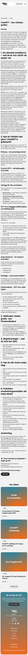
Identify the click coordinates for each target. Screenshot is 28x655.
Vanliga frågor (14, 628)
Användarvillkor (14, 644)
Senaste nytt (14, 586)
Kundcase (14, 636)
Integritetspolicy (14, 646)
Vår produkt (14, 631)
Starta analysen (14, 604)
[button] (25, 4)
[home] (8, 4)
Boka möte (19, 4)
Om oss (14, 633)
